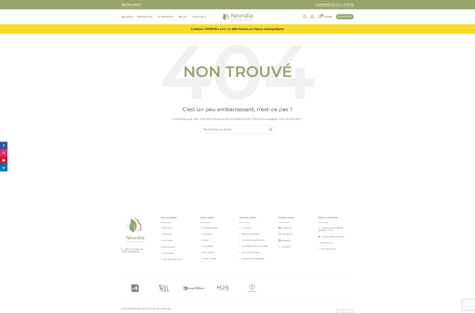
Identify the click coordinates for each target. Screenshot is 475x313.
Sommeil (167, 240)
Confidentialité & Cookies (255, 246)
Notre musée (209, 258)
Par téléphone (328, 248)
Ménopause (169, 246)
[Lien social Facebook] (3, 145)
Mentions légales (250, 233)
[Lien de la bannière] (135, 288)
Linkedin (286, 240)
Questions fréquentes (253, 258)
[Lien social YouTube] (3, 160)
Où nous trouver (251, 252)
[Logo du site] (237, 16)
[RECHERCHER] (270, 129)
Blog (205, 240)
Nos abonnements (173, 259)
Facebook (287, 227)
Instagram (287, 234)
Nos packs (168, 253)
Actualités (207, 246)
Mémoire (167, 227)
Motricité (167, 234)
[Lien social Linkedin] (3, 167)
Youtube (285, 246)
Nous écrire (326, 242)
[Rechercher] (305, 16)
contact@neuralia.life (333, 236)
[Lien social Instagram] (3, 153)
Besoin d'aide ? (131, 4)
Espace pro (345, 16)
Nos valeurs (208, 252)
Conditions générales (253, 240)
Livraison (246, 227)
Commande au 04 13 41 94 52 (334, 4)
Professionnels (210, 227)
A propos (207, 233)
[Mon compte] (312, 16)
